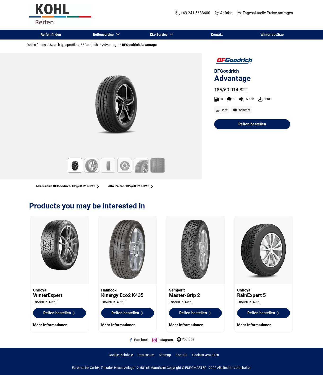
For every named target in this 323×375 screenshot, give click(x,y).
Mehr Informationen (50, 325)
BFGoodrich (89, 45)
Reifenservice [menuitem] (104, 34)
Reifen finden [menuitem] (51, 34)
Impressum (146, 355)
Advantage (110, 45)
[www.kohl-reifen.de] (59, 15)
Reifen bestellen (252, 124)
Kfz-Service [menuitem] (159, 34)
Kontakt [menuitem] (217, 34)
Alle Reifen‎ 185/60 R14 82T (128, 186)
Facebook (140, 340)
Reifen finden (36, 45)
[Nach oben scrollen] (310, 365)
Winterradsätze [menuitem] (272, 34)
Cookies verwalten (205, 355)
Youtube (187, 339)
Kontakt (182, 355)
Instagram (165, 340)
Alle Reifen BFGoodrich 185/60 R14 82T (65, 186)
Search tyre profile (63, 45)
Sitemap (165, 355)
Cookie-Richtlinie (121, 355)
